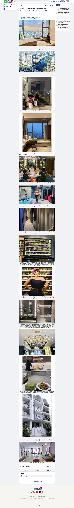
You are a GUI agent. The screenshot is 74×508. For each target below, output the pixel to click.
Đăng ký (62, 1)
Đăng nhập (67, 1)
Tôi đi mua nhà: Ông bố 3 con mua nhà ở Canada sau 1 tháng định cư (31, 16)
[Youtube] (56, 1)
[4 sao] (51, 466)
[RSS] (52, 1)
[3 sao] (50, 466)
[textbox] (36, 476)
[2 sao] (48, 466)
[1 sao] (47, 466)
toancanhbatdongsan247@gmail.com (38, 505)
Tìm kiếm (49, 1)
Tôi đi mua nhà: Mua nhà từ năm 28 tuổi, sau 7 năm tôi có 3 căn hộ (30, 17)
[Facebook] (54, 1)
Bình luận (22, 473)
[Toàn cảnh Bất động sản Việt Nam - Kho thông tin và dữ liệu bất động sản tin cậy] (8, 1)
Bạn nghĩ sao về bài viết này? (25, 466)
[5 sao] (53, 466)
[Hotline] (59, 1)
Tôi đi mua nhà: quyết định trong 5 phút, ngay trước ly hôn (29, 18)
